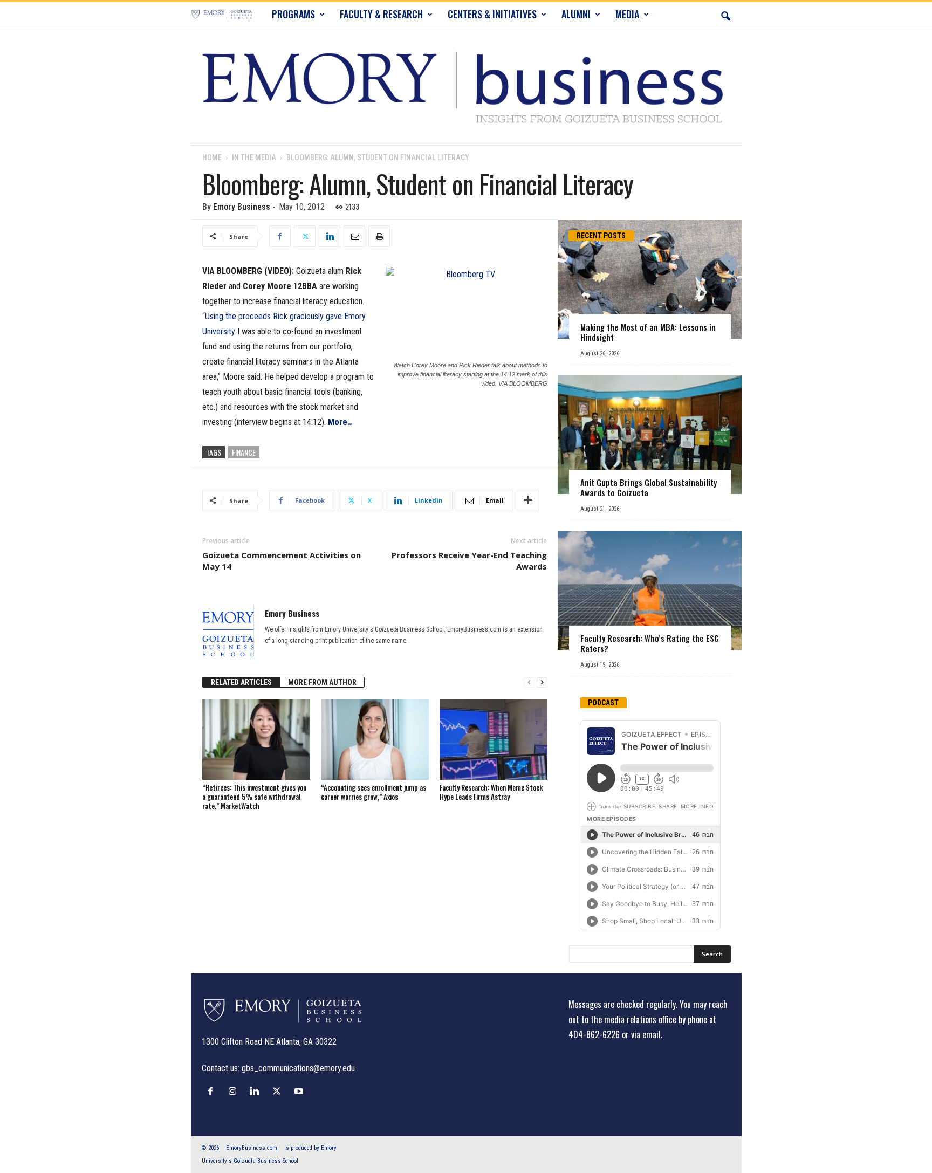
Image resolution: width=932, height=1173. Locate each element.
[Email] (354, 236)
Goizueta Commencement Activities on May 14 (281, 561)
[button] (725, 14)
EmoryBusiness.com (251, 1147)
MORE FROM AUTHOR (322, 682)
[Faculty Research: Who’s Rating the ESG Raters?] (650, 590)
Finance (244, 452)
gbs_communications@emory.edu (298, 1068)
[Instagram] (235, 1091)
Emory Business (241, 207)
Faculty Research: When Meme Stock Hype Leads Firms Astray (491, 792)
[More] (528, 500)
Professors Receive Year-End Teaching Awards (469, 561)
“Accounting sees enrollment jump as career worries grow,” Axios (373, 792)
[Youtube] (300, 1091)
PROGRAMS (293, 14)
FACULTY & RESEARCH (381, 14)
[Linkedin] (329, 236)
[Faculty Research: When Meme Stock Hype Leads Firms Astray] (493, 739)
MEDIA (627, 14)
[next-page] (542, 682)
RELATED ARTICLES (241, 682)
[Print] (379, 236)
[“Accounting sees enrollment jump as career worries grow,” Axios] (375, 739)
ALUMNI (576, 14)
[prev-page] (529, 682)
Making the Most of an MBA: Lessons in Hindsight (648, 332)
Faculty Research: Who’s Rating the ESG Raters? (649, 643)
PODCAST (603, 702)
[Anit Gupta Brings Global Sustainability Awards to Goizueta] (650, 434)
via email (646, 1034)
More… (340, 422)
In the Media (254, 157)
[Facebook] (280, 236)
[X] (305, 236)
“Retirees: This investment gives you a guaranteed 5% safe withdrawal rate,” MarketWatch (254, 796)
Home (212, 157)
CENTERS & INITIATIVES (492, 14)
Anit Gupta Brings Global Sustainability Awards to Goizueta (648, 487)
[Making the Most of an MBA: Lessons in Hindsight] (650, 279)
